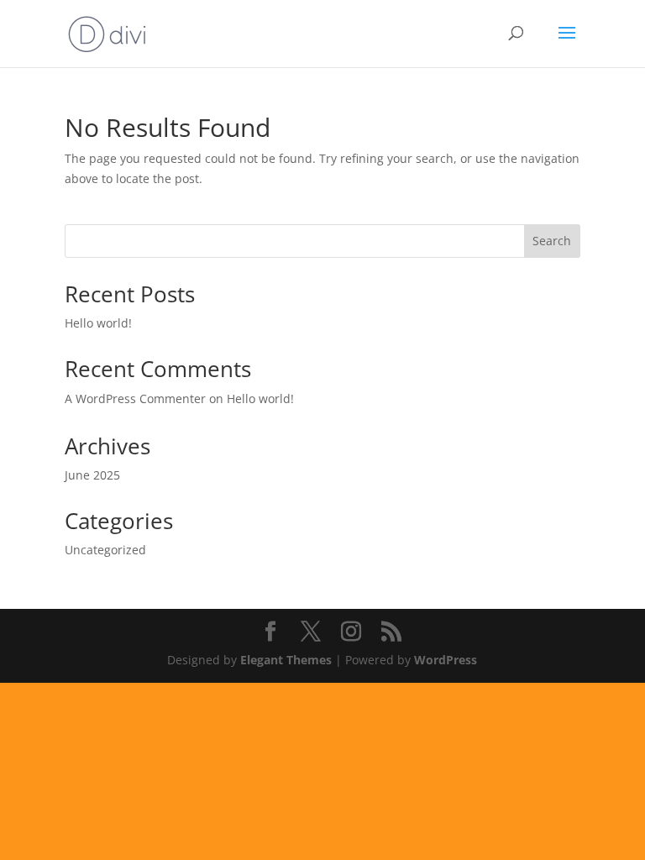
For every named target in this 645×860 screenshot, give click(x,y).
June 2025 (92, 475)
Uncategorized (105, 550)
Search (551, 241)
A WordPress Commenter (135, 398)
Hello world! (98, 323)
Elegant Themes (286, 660)
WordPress (445, 660)
